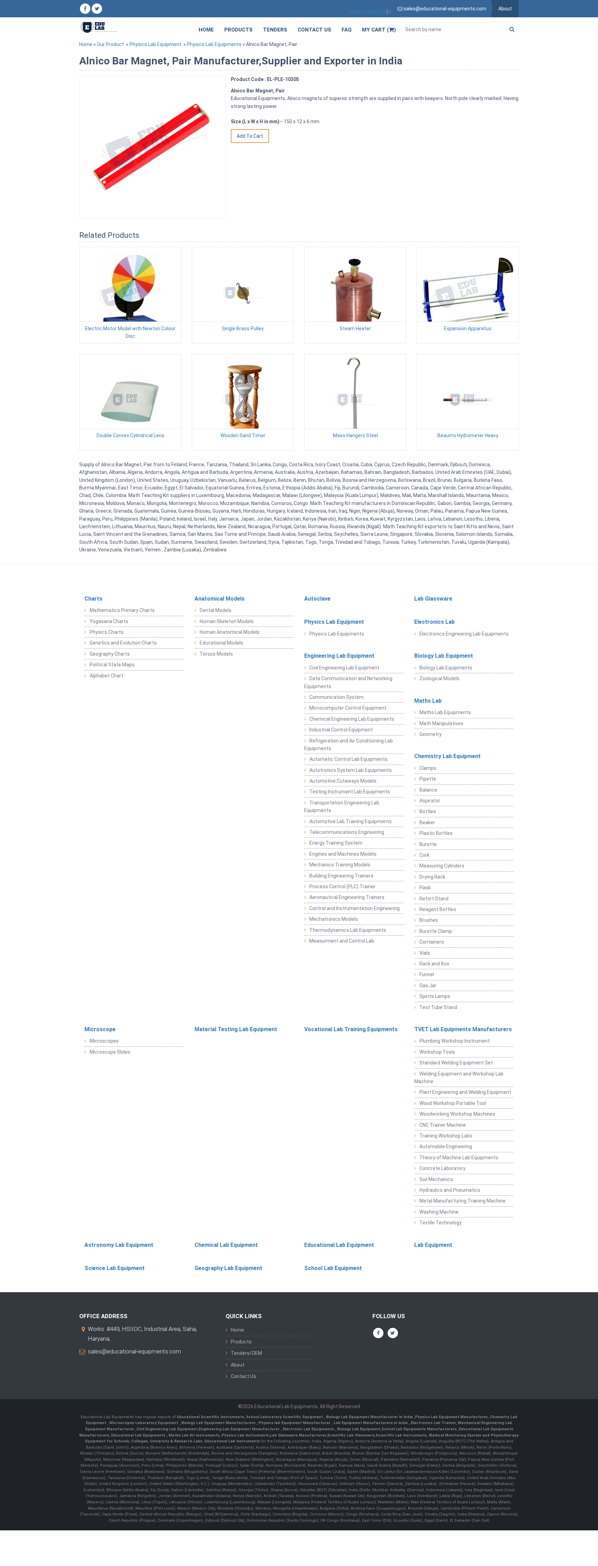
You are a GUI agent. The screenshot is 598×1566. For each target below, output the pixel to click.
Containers (431, 942)
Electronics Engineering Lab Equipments (464, 634)
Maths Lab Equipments (445, 712)
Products (238, 30)
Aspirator (429, 800)
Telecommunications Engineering (346, 832)
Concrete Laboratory (442, 1168)
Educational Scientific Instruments (210, 1417)
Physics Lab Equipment (155, 44)
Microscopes (104, 1041)
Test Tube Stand (438, 1007)
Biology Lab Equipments (445, 667)
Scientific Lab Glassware (350, 1435)
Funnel (426, 974)
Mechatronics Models (333, 919)
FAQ (347, 30)
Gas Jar (427, 985)
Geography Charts (110, 654)
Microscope (100, 1029)
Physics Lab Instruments (245, 1435)
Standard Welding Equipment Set (456, 1062)
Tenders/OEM (246, 1353)
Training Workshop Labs (445, 1135)
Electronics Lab (434, 622)
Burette (428, 844)
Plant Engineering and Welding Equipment (465, 1092)
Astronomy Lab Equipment (118, 1245)
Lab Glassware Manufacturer (298, 1435)
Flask (425, 887)
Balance (428, 790)
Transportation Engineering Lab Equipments (341, 806)
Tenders (275, 30)
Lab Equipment (433, 1245)
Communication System (336, 697)
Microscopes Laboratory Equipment (144, 1423)
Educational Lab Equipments (138, 1435)
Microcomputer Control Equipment (348, 708)
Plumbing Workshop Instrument (454, 1041)
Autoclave (317, 598)
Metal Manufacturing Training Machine (462, 1201)
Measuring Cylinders (441, 865)
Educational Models (221, 643)
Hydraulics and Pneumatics (449, 1190)
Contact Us (314, 30)
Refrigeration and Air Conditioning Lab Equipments (348, 744)
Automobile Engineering (445, 1146)
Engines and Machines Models (343, 854)
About (505, 8)
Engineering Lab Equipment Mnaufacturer (240, 1429)
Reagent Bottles (437, 909)
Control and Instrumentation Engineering (354, 908)
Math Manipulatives (441, 723)
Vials (424, 953)
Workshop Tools (437, 1052)
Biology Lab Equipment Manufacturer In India (370, 1417)
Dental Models (216, 610)
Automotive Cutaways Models (343, 781)
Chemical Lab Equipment (226, 1245)
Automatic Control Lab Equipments (348, 759)
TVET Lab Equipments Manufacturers (463, 1029)
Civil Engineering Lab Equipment (344, 667)
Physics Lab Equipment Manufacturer (451, 1417)
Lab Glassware (433, 598)
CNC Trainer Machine (442, 1125)
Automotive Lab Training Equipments (350, 821)
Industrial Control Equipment (341, 729)
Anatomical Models (219, 598)
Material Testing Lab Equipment (235, 1029)
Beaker (427, 822)
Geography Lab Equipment (228, 1268)
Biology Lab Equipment (443, 655)
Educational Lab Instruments (232, 1441)
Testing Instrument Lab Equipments (349, 791)
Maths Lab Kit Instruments (194, 1435)
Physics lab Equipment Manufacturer (295, 1423)
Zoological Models (439, 678)
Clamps (427, 768)
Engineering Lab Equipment (339, 655)
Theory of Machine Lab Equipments (458, 1157)
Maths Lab (428, 701)
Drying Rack (432, 877)
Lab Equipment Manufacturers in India (371, 1423)
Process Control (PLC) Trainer (342, 886)
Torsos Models (216, 654)
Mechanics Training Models (339, 864)
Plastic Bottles (436, 833)
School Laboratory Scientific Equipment (285, 1417)
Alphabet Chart (106, 675)
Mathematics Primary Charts (122, 610)
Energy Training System (335, 843)
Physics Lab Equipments (214, 44)
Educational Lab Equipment (339, 1245)
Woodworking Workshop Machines (457, 1114)
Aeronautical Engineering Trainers (346, 897)
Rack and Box (434, 963)
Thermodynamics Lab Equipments (347, 930)
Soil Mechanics (436, 1179)
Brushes (428, 920)
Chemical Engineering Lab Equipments (351, 719)
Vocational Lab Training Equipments (351, 1029)
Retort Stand (433, 898)
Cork (424, 855)
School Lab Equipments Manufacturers (419, 1429)
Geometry (430, 734)
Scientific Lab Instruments (401, 1435)
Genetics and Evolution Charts (123, 643)
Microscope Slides (110, 1052)
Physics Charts (107, 632)
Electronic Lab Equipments (308, 1429)
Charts (93, 598)
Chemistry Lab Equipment (447, 756)
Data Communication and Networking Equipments (348, 682)
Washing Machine (439, 1212)
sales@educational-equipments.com (134, 1351)
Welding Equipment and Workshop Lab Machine (459, 1077)
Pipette (427, 779)
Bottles (427, 811)
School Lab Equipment (333, 1268)
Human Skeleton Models (227, 621)
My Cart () (379, 30)
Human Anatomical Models (230, 632)
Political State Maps (112, 664)
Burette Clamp (435, 931)
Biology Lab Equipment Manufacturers (218, 1423)
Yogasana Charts (109, 621)
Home (206, 30)
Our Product (110, 44)
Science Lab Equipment (114, 1268)
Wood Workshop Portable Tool (452, 1103)
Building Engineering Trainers (341, 876)
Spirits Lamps (434, 996)
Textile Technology (440, 1222)
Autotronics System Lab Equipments (350, 770)
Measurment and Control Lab (341, 941)
